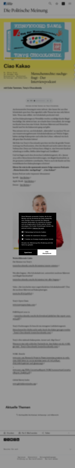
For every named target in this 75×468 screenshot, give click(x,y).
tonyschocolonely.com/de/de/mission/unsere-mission (35, 265)
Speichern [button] (28, 252)
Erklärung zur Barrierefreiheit (29, 459)
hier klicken (24, 177)
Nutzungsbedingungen (48, 457)
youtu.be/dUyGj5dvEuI (22, 293)
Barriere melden (51, 459)
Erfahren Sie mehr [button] (38, 228)
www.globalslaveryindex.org (24, 383)
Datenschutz (32, 457)
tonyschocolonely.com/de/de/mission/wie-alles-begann (36, 279)
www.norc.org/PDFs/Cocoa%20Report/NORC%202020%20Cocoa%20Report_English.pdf (42, 371)
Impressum (21, 457)
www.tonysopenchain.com (24, 304)
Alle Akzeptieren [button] (46, 252)
